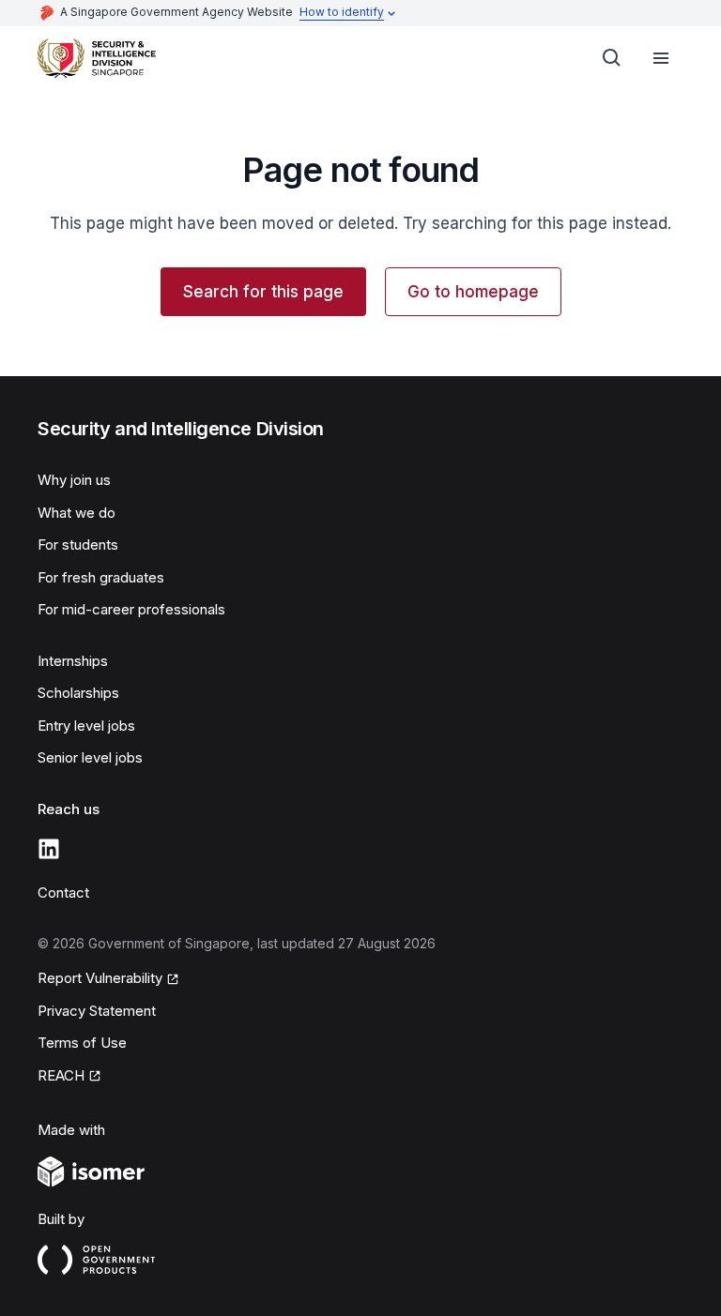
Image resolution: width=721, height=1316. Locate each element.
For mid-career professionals (131, 609)
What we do (76, 513)
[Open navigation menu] (660, 58)
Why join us (74, 480)
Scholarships (78, 693)
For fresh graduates (101, 577)
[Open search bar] (612, 58)
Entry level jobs (86, 725)
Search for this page (263, 291)
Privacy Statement (97, 1011)
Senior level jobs (90, 757)
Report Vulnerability (100, 979)
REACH (69, 1076)
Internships (73, 661)
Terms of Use (82, 1042)
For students (78, 544)
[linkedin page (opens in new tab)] (49, 849)
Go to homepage (473, 291)
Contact (63, 892)
